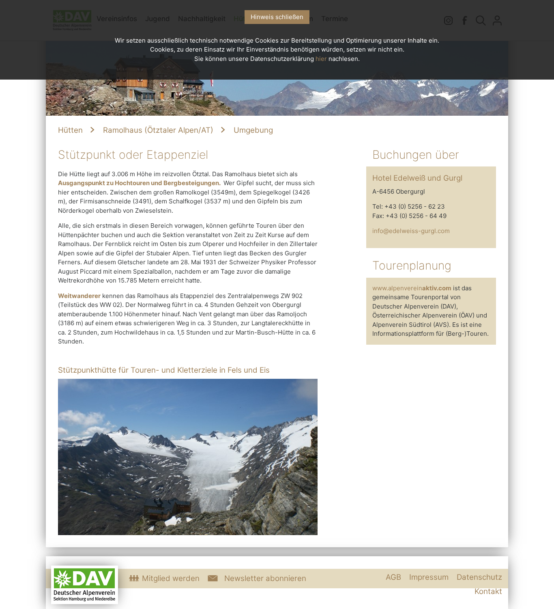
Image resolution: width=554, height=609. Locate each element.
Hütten (70, 130)
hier (321, 59)
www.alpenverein (411, 288)
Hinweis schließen (277, 17)
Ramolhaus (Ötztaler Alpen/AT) (157, 130)
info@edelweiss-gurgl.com (411, 231)
